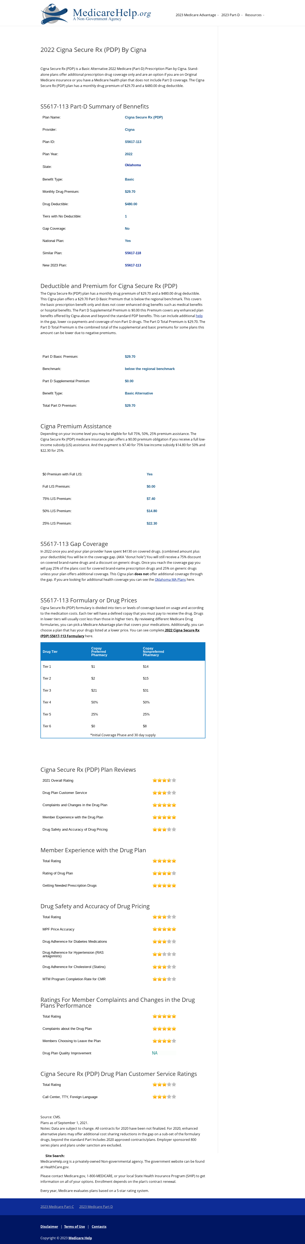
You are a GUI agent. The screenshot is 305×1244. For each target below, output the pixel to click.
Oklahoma (133, 165)
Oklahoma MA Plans (170, 579)
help (199, 316)
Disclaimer (49, 1226)
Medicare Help (80, 1238)
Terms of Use (74, 1226)
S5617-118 (133, 253)
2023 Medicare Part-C (57, 1206)
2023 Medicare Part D (96, 1206)
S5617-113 (133, 265)
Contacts (99, 1226)
